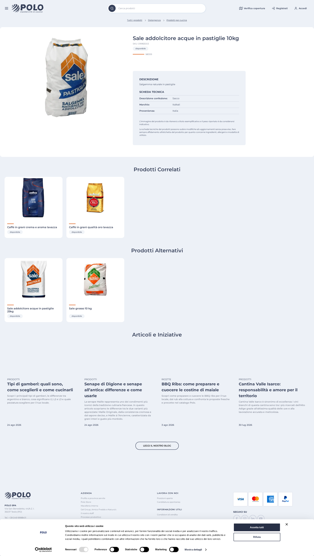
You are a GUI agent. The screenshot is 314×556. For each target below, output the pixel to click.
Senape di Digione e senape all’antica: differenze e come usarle (113, 390)
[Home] (27, 8)
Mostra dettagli (193, 549)
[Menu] (6, 8)
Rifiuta (257, 537)
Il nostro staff (87, 513)
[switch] (114, 549)
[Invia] (112, 8)
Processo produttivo (91, 517)
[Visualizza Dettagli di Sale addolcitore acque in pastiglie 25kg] (33, 279)
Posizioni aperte (165, 498)
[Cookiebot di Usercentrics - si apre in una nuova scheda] (43, 549)
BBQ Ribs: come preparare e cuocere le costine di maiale (190, 387)
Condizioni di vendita (167, 514)
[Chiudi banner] (287, 524)
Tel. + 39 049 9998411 (15, 517)
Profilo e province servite (93, 498)
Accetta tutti (257, 527)
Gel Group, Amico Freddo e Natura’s (98, 509)
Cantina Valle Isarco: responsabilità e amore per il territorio (268, 390)
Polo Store (86, 502)
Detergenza (154, 20)
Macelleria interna (89, 506)
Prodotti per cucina (176, 20)
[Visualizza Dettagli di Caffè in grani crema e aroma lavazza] (33, 198)
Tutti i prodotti (134, 20)
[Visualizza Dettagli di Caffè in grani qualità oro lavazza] (95, 198)
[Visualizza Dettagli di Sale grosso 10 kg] (95, 279)
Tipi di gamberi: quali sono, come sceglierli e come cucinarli (40, 387)
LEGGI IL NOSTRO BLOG (157, 445)
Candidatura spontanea (168, 502)
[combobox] (156, 8)
